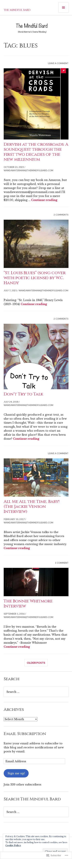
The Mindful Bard (17, 10)
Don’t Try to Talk (23, 394)
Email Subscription (25, 734)
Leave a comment (58, 63)
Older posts (36, 662)
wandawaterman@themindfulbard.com (28, 170)
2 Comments (61, 214)
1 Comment (61, 562)
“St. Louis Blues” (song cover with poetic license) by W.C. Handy (35, 278)
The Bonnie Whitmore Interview (28, 603)
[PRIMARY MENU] (63, 7)
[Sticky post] (36, 103)
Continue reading (44, 200)
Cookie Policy (13, 845)
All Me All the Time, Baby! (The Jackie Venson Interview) (31, 506)
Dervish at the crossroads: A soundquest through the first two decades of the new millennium (36, 152)
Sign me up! (16, 773)
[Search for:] (36, 691)
